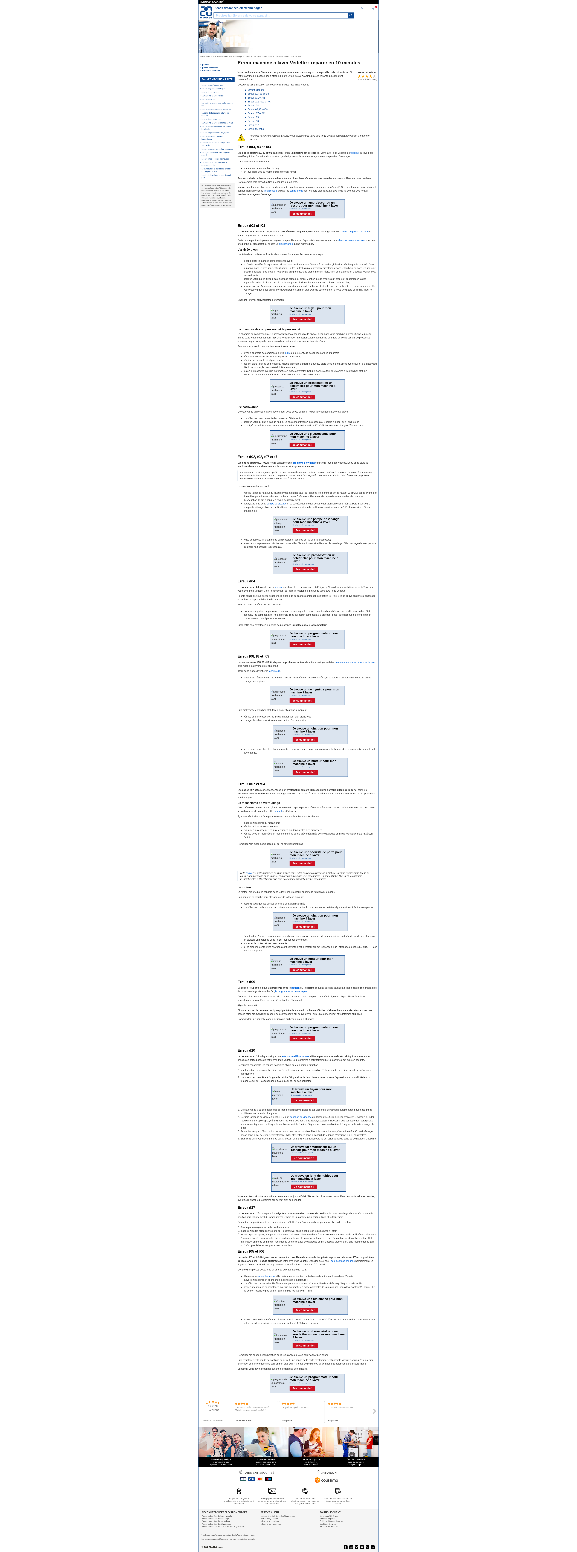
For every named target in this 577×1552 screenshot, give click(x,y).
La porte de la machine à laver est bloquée (215, 114)
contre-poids (296, 190)
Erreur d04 (253, 105)
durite (288, 353)
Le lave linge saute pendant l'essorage (217, 149)
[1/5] (359, 76)
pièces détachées (210, 68)
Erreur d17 (253, 125)
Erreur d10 (253, 121)
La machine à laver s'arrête (212, 96)
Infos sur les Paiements (271, 1524)
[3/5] (367, 76)
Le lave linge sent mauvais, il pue (215, 133)
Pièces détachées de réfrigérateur (216, 1524)
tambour (354, 153)
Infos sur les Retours (329, 1526)
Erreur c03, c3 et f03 (258, 94)
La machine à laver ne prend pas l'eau (217, 123)
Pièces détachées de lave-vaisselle (216, 1516)
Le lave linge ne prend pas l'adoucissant (212, 137)
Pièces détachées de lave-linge (215, 1518)
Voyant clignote (255, 90)
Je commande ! (302, 213)
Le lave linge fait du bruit (211, 119)
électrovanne (286, 244)
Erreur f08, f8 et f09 (257, 109)
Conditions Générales (329, 1516)
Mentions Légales (327, 1518)
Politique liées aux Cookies (331, 1521)
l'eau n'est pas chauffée (342, 1261)
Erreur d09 (253, 117)
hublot (249, 873)
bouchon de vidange (301, 1117)
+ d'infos (252, 1535)
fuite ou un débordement (295, 1056)
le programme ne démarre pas (291, 991)
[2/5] (363, 76)
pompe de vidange (277, 503)
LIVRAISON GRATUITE (211, 2)
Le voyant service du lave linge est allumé (215, 154)
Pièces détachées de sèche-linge (215, 1521)
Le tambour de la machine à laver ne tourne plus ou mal (216, 170)
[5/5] (374, 76)
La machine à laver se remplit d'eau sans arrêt (215, 144)
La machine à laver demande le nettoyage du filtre (214, 163)
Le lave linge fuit (208, 99)
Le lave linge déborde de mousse (215, 159)
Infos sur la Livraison (270, 1521)
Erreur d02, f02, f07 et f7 (260, 101)
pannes (205, 65)
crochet (278, 811)
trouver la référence (211, 70)
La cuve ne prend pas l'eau (354, 231)
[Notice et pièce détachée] (206, 12)
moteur (278, 587)
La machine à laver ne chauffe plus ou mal (217, 104)
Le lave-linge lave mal (210, 92)
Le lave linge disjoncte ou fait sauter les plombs (216, 127)
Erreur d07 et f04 (256, 113)
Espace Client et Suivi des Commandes (278, 1516)
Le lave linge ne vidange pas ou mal (216, 109)
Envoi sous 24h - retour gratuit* (300, 208)
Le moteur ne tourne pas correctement (355, 662)
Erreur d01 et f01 (256, 97)
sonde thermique (266, 1276)
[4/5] (370, 76)
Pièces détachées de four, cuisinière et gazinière (222, 1526)
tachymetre (274, 671)
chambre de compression (351, 240)
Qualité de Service (328, 1524)
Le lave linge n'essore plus (212, 85)
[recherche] (351, 15)
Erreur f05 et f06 (255, 129)
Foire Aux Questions (269, 1518)
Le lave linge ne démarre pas (213, 89)
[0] (373, 9)
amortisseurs (270, 190)
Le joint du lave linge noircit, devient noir (216, 176)
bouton (295, 988)
